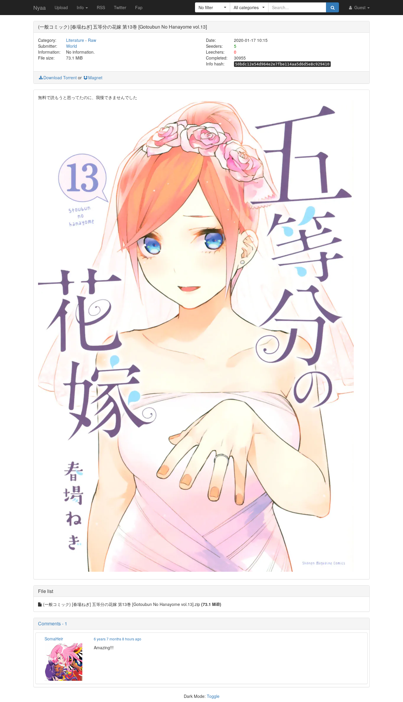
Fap (138, 7)
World (71, 46)
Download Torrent (60, 77)
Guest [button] (360, 7)
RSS (101, 7)
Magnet (95, 77)
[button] (212, 7)
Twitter (120, 7)
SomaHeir (54, 639)
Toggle (213, 696)
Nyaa (39, 7)
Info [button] (81, 7)
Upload (61, 7)
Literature (75, 40)
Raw (92, 40)
